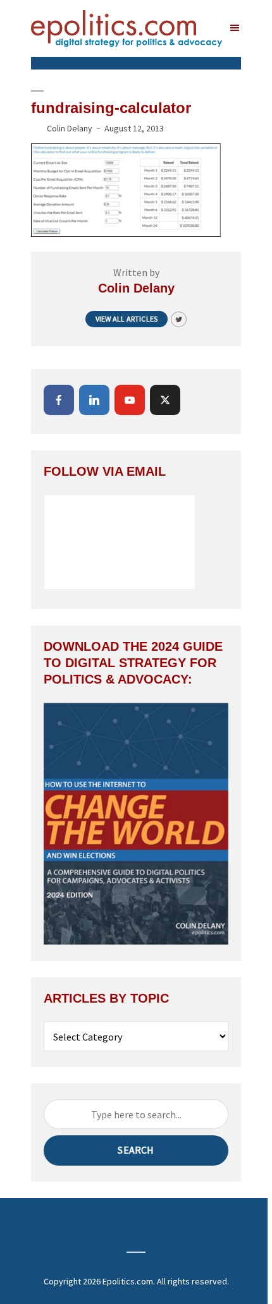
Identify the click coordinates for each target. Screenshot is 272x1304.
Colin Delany (69, 128)
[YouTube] (129, 400)
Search (136, 1150)
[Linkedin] (94, 400)
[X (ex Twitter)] (165, 400)
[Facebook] (59, 400)
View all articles (127, 318)
